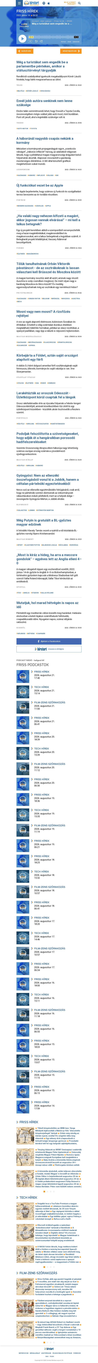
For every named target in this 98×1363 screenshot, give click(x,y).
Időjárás (21, 633)
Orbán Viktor (34, 299)
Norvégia (74, 545)
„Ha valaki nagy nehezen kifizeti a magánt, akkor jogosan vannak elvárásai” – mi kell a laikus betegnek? (48, 220)
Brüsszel (56, 299)
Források (77, 1353)
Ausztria (76, 299)
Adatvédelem (46, 1353)
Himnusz (52, 383)
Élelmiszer (22, 345)
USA (37, 383)
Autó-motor (22, 129)
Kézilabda (63, 545)
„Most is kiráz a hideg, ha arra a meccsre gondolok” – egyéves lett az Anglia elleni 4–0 (49, 559)
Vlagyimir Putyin (32, 545)
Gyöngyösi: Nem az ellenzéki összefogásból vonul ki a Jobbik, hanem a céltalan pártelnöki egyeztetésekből (47, 480)
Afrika (32, 345)
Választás (22, 510)
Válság (50, 175)
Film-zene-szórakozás (38, 1273)
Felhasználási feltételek (62, 1353)
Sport (20, 545)
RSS (47, 1356)
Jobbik (32, 510)
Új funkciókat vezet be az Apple (39, 185)
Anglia (26, 593)
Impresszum (23, 1353)
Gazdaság (21, 175)
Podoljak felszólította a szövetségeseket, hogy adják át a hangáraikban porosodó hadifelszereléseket (47, 438)
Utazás (20, 383)
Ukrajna (30, 424)
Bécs (19, 302)
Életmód (21, 254)
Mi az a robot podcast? (70, 3)
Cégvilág (40, 206)
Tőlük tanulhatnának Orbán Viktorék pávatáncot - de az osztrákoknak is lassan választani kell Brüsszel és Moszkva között (48, 268)
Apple (48, 206)
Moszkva (66, 299)
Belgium (45, 299)
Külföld (20, 424)
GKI (57, 175)
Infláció (41, 175)
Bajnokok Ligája (49, 545)
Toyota (33, 129)
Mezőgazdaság (35, 342)
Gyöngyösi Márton (45, 510)
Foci (19, 593)
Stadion (35, 593)
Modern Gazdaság (25, 206)
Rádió (43, 383)
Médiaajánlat (35, 1353)
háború (32, 175)
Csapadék (41, 633)
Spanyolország (65, 342)
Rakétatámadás (58, 424)
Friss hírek (29, 1122)
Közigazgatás (42, 424)
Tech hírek (28, 1197)
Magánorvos (32, 254)
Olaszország (50, 342)
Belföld (20, 91)
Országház (45, 91)
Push (52, 1356)
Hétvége (31, 633)
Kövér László (32, 91)
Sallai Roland (47, 593)
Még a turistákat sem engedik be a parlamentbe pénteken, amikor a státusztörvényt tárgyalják (42, 66)
